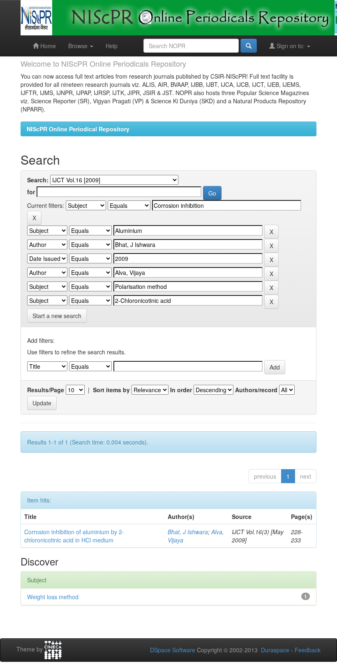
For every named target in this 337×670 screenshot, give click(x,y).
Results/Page (45, 390)
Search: (37, 180)
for (31, 192)
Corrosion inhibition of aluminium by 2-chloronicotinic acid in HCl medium (74, 536)
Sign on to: (290, 46)
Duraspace (275, 650)
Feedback (308, 650)
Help (112, 46)
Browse (78, 46)
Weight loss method (52, 597)
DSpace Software (172, 650)
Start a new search (56, 316)
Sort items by (111, 390)
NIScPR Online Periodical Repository (78, 129)
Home (47, 46)
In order (181, 390)
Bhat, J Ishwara (188, 532)
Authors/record (256, 390)
